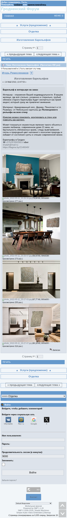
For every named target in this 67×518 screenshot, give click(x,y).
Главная (9, 16)
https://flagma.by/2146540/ (16, 147)
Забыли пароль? (9, 480)
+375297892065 (14, 142)
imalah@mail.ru (10, 144)
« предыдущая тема (19, 54)
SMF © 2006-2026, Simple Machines (33, 510)
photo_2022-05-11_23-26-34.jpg (18, 198)
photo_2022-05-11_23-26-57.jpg (18, 256)
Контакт (33, 497)
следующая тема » (47, 54)
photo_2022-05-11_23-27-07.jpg (18, 343)
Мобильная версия (33, 506)
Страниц (27, 47)
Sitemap (47, 513)
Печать (6, 59)
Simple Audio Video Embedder (29, 513)
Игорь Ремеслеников (15, 73)
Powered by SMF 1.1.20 (33, 508)
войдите (18, 4)
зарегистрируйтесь (36, 4)
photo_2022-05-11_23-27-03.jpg (18, 299)
